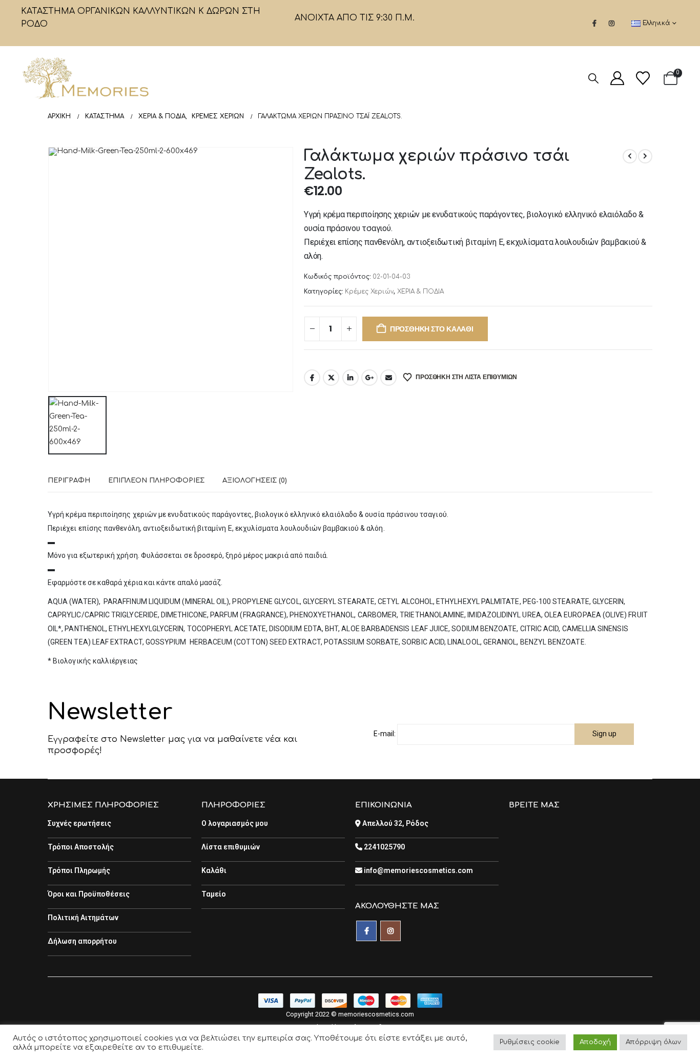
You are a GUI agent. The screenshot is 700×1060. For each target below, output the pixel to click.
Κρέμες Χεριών (369, 291)
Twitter (331, 377)
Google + (369, 377)
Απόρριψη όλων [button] (653, 1042)
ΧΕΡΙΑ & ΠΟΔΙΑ (420, 291)
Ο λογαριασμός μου (234, 823)
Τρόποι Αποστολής (81, 847)
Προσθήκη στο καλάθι (431, 329)
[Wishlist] (642, 78)
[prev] (630, 156)
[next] (645, 156)
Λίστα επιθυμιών (230, 847)
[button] (593, 78)
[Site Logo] (85, 78)
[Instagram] (612, 23)
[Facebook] (594, 23)
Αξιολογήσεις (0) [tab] (254, 480)
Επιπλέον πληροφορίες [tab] (156, 480)
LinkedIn (350, 377)
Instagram (390, 931)
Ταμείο (213, 894)
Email (388, 377)
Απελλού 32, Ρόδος (394, 823)
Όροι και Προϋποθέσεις (89, 894)
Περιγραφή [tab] (69, 480)
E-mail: (385, 734)
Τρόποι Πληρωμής (79, 870)
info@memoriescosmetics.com (417, 870)
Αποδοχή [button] (595, 1042)
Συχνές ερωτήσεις (79, 823)
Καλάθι (214, 870)
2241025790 (383, 847)
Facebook (312, 377)
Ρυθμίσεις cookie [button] (530, 1042)
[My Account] (617, 78)
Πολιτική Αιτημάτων (83, 917)
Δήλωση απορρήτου (82, 941)
